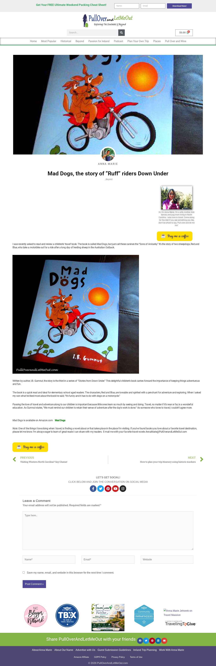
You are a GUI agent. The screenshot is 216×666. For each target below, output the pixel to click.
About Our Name (63, 650)
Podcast (118, 41)
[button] (140, 641)
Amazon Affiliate (81, 657)
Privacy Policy (118, 657)
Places (157, 41)
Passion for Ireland (98, 41)
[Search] (121, 32)
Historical (66, 41)
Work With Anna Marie (171, 650)
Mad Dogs (60, 420)
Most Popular (48, 41)
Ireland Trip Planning (145, 650)
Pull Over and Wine (175, 41)
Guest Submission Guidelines (114, 650)
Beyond (80, 41)
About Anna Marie (42, 650)
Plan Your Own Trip (138, 41)
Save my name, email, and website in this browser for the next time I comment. (70, 572)
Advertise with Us (85, 650)
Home (33, 41)
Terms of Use (136, 657)
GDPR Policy (100, 657)
